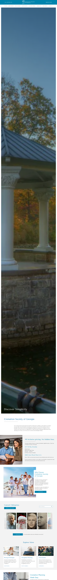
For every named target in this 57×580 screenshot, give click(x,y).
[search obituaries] (51, 506)
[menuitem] (6, 6)
